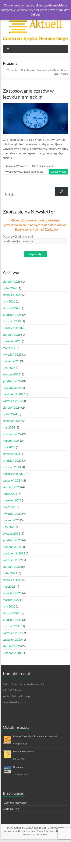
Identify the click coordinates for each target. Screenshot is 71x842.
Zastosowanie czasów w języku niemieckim (28, 94)
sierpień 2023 (12, 487)
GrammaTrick (11, 808)
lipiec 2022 (10, 573)
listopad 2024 (12, 387)
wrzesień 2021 (12, 633)
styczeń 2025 (11, 374)
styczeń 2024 (11, 454)
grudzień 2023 (12, 460)
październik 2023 (14, 473)
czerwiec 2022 (12, 580)
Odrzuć (35, 14)
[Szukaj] (61, 191)
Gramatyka (14, 171)
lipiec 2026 (10, 288)
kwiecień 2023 (12, 513)
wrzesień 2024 (12, 401)
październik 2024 (14, 394)
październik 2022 (14, 553)
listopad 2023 (12, 467)
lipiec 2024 (10, 414)
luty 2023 (9, 526)
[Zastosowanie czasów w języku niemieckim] (35, 105)
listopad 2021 (12, 626)
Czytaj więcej (58, 171)
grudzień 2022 (12, 540)
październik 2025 (14, 328)
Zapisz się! (35, 254)
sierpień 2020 (12, 646)
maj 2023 (9, 507)
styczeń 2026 (11, 308)
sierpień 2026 (12, 281)
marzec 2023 (11, 520)
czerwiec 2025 (12, 341)
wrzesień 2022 (12, 560)
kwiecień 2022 (12, 593)
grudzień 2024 (12, 381)
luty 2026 (9, 301)
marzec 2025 (11, 361)
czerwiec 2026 (12, 294)
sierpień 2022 (12, 566)
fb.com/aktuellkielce (15, 802)
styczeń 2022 (11, 613)
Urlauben (18, 766)
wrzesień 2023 (12, 480)
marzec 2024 (11, 440)
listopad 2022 (12, 546)
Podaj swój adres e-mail (18, 236)
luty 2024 (9, 447)
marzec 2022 (11, 599)
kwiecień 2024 (12, 434)
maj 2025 (9, 347)
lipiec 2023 (10, 493)
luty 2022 (9, 606)
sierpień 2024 (12, 407)
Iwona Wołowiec (18, 165)
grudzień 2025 (12, 314)
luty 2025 (9, 367)
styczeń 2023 (11, 533)
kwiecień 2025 (12, 354)
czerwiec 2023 (12, 500)
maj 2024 (9, 427)
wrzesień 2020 (12, 639)
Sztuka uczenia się (32, 171)
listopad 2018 (12, 652)
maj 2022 (9, 586)
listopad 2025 (12, 321)
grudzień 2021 (12, 619)
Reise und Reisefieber (23, 751)
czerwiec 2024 (12, 420)
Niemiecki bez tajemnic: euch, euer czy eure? (35, 736)
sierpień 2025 (12, 334)
